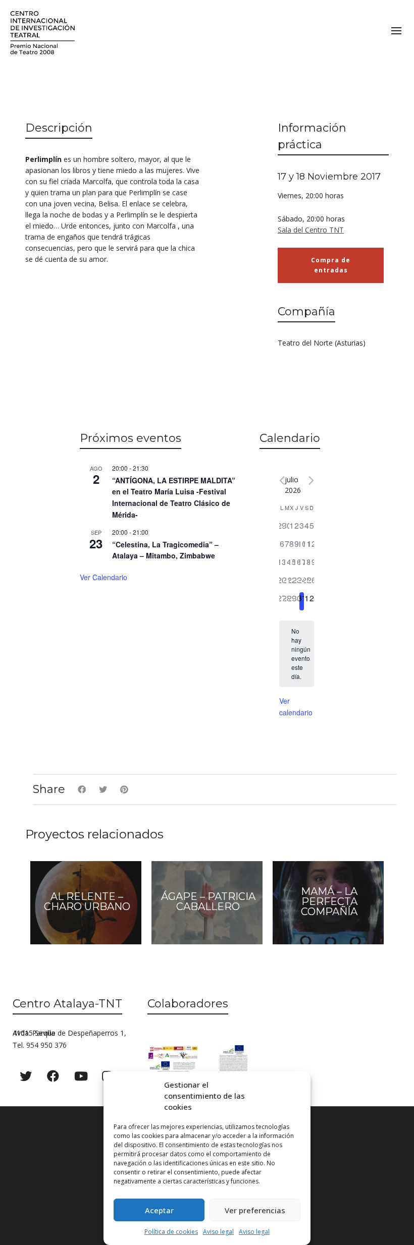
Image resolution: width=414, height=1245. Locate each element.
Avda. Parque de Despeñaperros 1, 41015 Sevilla (69, 1033)
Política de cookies (171, 1231)
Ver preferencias (255, 1210)
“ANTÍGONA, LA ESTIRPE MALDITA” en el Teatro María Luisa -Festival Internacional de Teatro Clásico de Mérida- (173, 497)
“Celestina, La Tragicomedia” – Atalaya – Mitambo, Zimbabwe (165, 550)
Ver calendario (103, 577)
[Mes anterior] (282, 480)
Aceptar (159, 1210)
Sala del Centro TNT (311, 230)
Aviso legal (218, 1231)
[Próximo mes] (311, 480)
